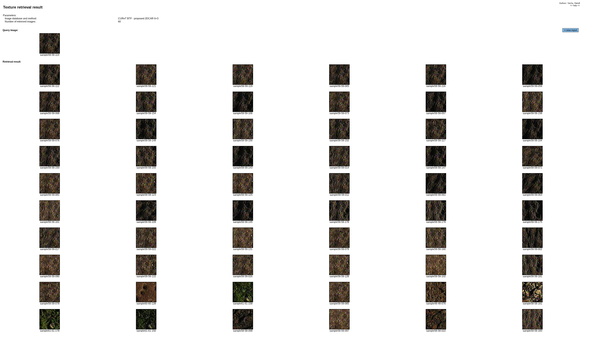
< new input (570, 30)
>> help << (575, 5)
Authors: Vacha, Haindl (569, 3)
